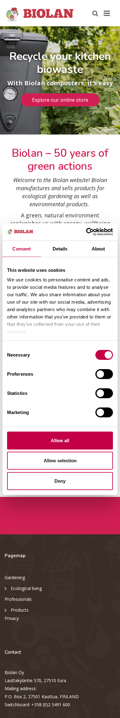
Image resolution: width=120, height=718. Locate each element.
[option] (60, 80)
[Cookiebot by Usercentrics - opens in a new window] (86, 232)
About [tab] (98, 248)
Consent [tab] (21, 248)
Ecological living (26, 588)
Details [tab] (60, 248)
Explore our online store (60, 99)
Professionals (18, 599)
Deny (60, 480)
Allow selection (60, 460)
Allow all (60, 440)
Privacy (12, 618)
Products (20, 610)
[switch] (104, 374)
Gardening (15, 577)
